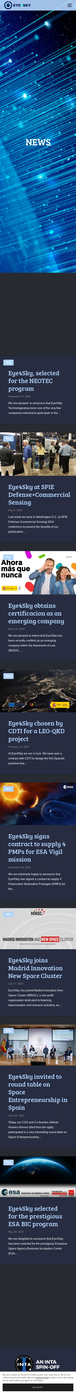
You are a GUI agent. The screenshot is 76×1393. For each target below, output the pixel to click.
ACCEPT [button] (38, 1387)
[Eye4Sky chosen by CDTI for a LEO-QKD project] (38, 691)
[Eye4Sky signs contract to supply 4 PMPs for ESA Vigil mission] (38, 804)
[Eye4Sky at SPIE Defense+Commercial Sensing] (38, 454)
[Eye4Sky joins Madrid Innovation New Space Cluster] (38, 928)
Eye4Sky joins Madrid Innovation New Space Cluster (35, 967)
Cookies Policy (42, 1377)
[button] (69, 5)
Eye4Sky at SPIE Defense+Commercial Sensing (39, 494)
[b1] (38, 1364)
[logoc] (17, 5)
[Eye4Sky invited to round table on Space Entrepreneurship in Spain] (38, 1045)
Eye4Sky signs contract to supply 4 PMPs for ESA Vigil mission (37, 847)
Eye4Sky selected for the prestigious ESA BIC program (35, 1216)
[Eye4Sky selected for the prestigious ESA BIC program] (38, 1176)
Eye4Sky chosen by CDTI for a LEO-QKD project (36, 730)
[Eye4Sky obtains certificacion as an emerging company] (38, 572)
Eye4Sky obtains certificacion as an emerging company (36, 613)
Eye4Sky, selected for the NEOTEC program (33, 380)
